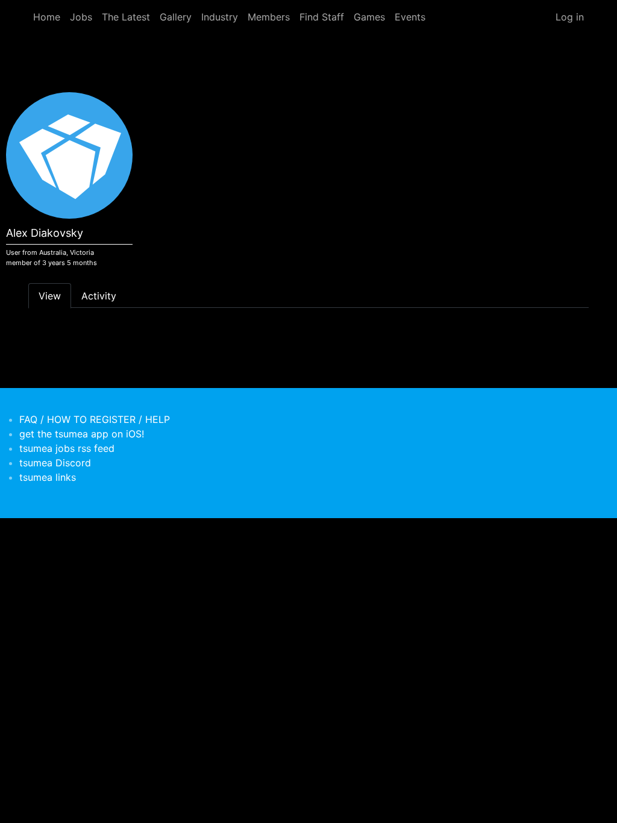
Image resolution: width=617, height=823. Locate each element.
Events (410, 17)
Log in (570, 17)
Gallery (176, 17)
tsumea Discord (55, 463)
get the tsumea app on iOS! (81, 434)
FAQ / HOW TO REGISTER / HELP (94, 419)
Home (46, 17)
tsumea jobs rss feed (66, 448)
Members (269, 17)
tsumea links (47, 477)
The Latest (126, 17)
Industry (219, 17)
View (50, 296)
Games (369, 17)
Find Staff (321, 17)
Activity (98, 296)
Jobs (81, 17)
